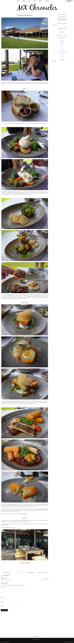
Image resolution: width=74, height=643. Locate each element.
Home (34, 1)
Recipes (62, 46)
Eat (29, 1)
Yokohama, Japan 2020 (44, 579)
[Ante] (18, 568)
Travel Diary (62, 56)
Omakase (62, 44)
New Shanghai (30, 572)
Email (2, 601)
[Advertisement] (37, 625)
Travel (24, 1)
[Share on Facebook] (4, 575)
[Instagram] (66, 1)
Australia (28, 13)
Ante (19, 572)
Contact (47, 1)
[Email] (70, 1)
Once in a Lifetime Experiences (62, 51)
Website (2, 605)
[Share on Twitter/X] (5, 575)
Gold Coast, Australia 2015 (42, 572)
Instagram (37, 639)
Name (2, 597)
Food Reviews (62, 42)
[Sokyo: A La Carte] (6, 568)
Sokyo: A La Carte (6, 572)
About (40, 1)
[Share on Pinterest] (7, 575)
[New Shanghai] (30, 568)
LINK (2, 84)
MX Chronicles (7, 641)
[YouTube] (68, 1)
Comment (3, 587)
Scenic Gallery (62, 53)
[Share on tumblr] (8, 575)
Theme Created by (68, 641)
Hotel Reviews (62, 49)
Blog (18, 1)
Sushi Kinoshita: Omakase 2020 (7, 579)
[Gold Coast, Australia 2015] (42, 568)
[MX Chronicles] (37, 5)
